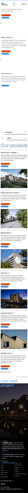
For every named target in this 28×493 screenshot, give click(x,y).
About (2, 466)
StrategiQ (6, 487)
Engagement (4, 476)
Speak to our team (9, 462)
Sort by (3, 138)
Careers (17, 471)
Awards (3, 470)
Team (2, 468)
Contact (17, 476)
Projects (17, 467)
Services (3, 474)
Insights (16, 469)
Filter (2, 132)
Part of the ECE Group (6, 481)
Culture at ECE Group (20, 473)
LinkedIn (3, 484)
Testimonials (4, 472)
